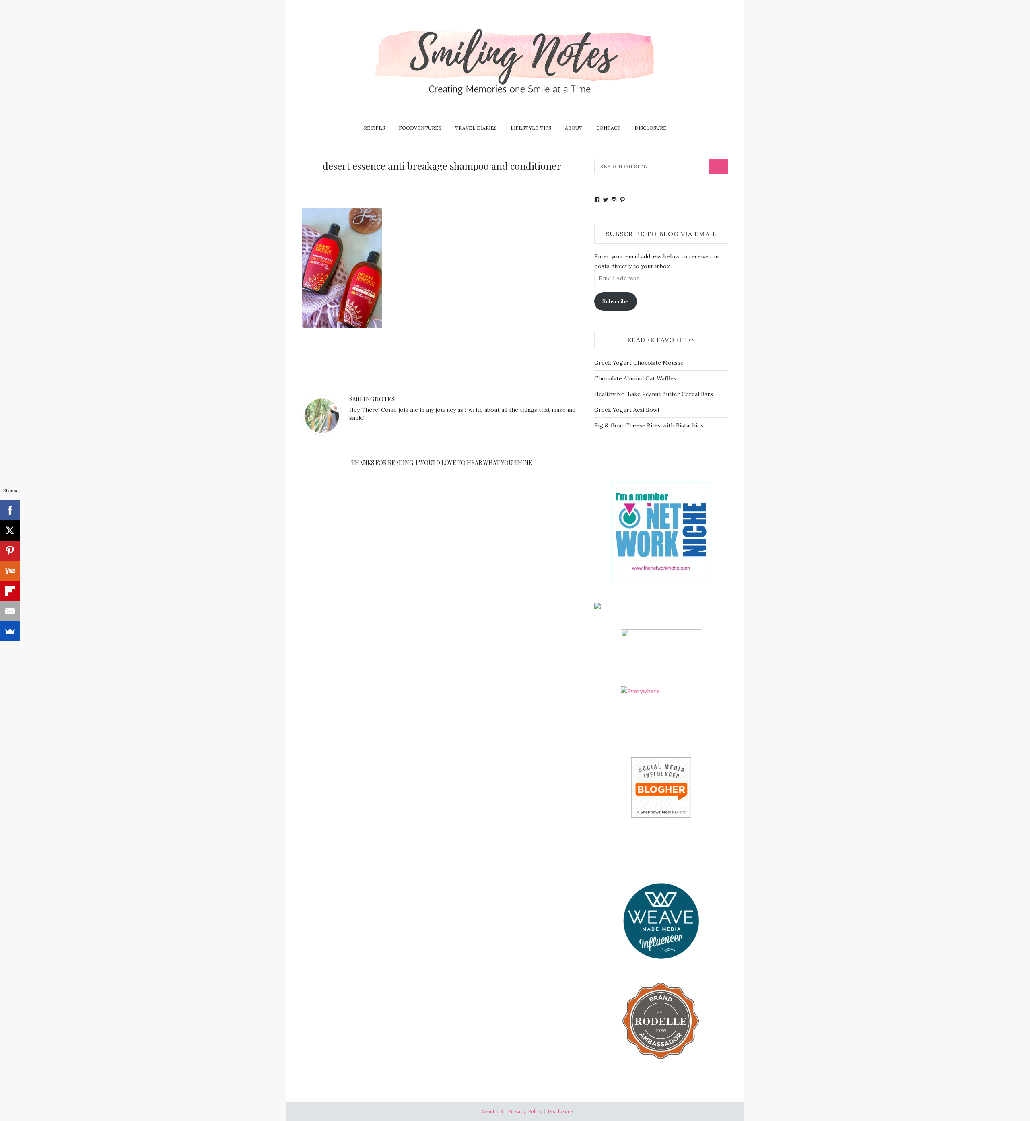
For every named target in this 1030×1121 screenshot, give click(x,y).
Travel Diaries (476, 128)
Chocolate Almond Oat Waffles (635, 378)
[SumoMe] (10, 631)
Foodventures (420, 128)
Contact (608, 128)
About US (492, 1111)
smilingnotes (372, 399)
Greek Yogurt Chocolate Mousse (639, 362)
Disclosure (650, 128)
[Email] (10, 611)
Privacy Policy (525, 1111)
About (574, 128)
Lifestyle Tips (531, 128)
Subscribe (615, 301)
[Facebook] (10, 510)
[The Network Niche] (661, 531)
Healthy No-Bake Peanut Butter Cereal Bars (653, 394)
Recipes (374, 128)
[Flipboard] (10, 591)
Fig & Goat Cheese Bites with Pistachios (649, 425)
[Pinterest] (10, 551)
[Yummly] (10, 571)
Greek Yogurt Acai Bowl (626, 409)
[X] (10, 530)
